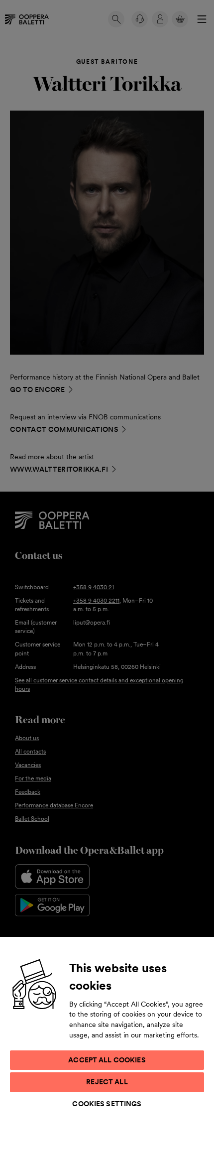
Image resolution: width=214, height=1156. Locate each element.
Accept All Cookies (107, 1060)
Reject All (106, 1082)
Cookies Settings (106, 1104)
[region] (107, 1046)
